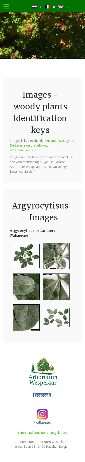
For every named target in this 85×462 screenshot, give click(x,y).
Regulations (59, 432)
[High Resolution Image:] (25, 258)
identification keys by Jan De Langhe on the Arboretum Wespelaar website (42, 145)
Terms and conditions (32, 432)
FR (53, 7)
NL (40, 7)
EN (66, 7)
